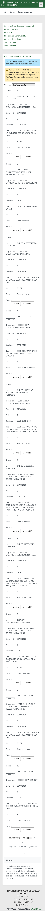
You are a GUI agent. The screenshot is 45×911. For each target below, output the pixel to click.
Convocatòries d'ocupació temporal (19, 26)
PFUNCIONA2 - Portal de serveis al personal (24, 3)
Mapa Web (11, 909)
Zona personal (10, 42)
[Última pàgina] (25, 853)
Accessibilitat (24, 909)
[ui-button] (41, 4)
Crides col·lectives (11, 29)
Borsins (7, 32)
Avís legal (36, 909)
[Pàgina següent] (20, 853)
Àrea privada (9, 45)
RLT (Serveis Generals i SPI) (15, 36)
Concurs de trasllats (12, 39)
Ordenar (7, 85)
